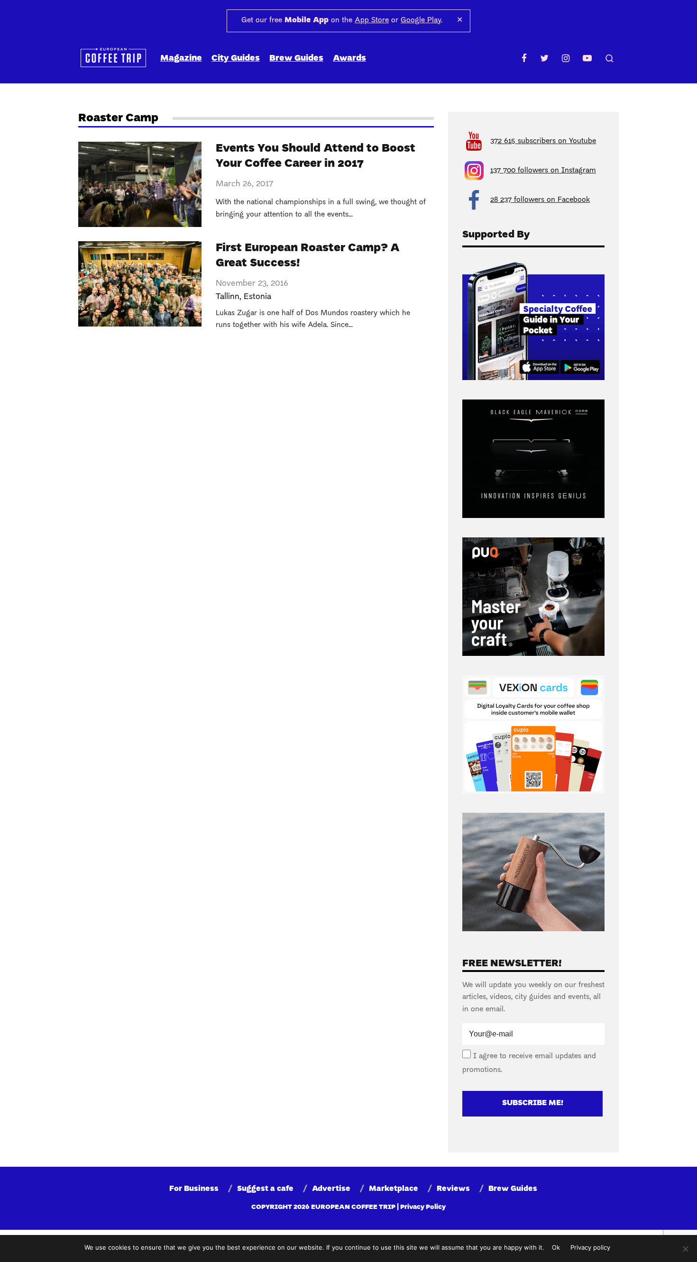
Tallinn (227, 297)
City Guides (235, 58)
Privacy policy (590, 1247)
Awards (349, 58)
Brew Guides (296, 58)
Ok (556, 1247)
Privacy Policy (423, 1207)
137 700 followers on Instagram (543, 170)
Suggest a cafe (265, 1189)
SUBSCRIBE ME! (532, 1103)
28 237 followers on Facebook (540, 200)
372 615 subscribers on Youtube (543, 141)
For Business (194, 1189)
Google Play (421, 20)
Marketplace (393, 1189)
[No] (685, 1248)
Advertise (331, 1189)
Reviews (453, 1189)
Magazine (181, 58)
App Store (372, 20)
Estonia (257, 297)
